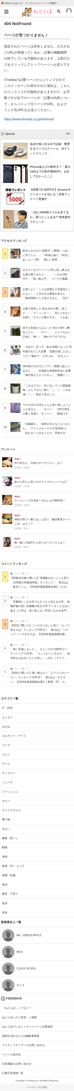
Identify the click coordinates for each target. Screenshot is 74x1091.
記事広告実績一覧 (12, 1073)
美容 (4, 912)
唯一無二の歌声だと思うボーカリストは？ (39, 542)
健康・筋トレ (10, 838)
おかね (6, 726)
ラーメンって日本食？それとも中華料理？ (39, 500)
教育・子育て (10, 893)
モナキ (20, 985)
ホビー (6, 800)
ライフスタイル (11, 810)
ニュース (7, 782)
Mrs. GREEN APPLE (29, 935)
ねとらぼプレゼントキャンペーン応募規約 (27, 1026)
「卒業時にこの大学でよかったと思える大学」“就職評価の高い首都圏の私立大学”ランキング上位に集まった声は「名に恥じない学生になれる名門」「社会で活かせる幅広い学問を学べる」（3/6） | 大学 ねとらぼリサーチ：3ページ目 (40, 610)
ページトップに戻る (37, 1087)
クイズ (6, 745)
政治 (4, 884)
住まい (6, 828)
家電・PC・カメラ (13, 866)
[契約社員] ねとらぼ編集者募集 (20, 1035)
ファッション (10, 791)
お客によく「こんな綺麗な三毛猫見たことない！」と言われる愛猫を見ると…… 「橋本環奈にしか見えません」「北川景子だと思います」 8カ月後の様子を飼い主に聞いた (48, 298)
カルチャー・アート (14, 735)
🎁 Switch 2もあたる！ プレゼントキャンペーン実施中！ (30, 3)
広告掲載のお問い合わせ (16, 1063)
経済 (4, 903)
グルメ (6, 754)
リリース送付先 (11, 1054)
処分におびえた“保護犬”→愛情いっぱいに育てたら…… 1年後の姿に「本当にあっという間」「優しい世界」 (46, 255)
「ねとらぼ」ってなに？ (16, 1007)
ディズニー (8, 773)
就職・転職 (8, 875)
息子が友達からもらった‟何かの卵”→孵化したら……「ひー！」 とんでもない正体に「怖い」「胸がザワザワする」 (47, 332)
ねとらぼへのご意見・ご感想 (19, 1017)
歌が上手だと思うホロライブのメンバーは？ (41, 482)
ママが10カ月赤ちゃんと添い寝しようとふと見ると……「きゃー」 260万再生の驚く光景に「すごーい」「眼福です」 (47, 409)
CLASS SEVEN (25, 968)
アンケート (8, 449)
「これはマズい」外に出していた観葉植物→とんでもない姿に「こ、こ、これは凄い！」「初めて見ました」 (47, 390)
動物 (4, 847)
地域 (4, 856)
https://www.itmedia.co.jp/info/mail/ (29, 119)
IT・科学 (7, 707)
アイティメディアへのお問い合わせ (23, 1045)
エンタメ (7, 717)
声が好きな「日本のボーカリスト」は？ (38, 463)
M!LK (19, 951)
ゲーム (6, 763)
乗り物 (6, 819)
